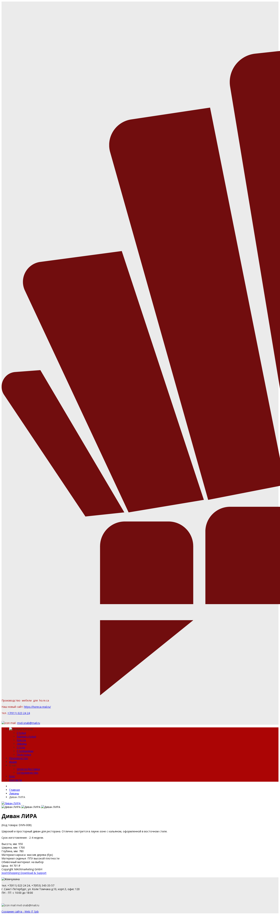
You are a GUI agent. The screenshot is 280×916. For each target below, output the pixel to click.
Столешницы (25, 751)
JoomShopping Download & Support (24, 873)
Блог (12, 776)
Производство (18, 758)
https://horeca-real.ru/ (37, 707)
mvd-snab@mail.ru (28, 723)
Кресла (21, 740)
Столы (21, 747)
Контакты (15, 780)
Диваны (22, 743)
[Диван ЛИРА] (11, 803)
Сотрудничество (27, 772)
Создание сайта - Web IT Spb (20, 911)
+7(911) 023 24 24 (18, 713)
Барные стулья (26, 736)
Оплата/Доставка (28, 769)
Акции (13, 762)
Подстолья (24, 754)
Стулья (21, 733)
